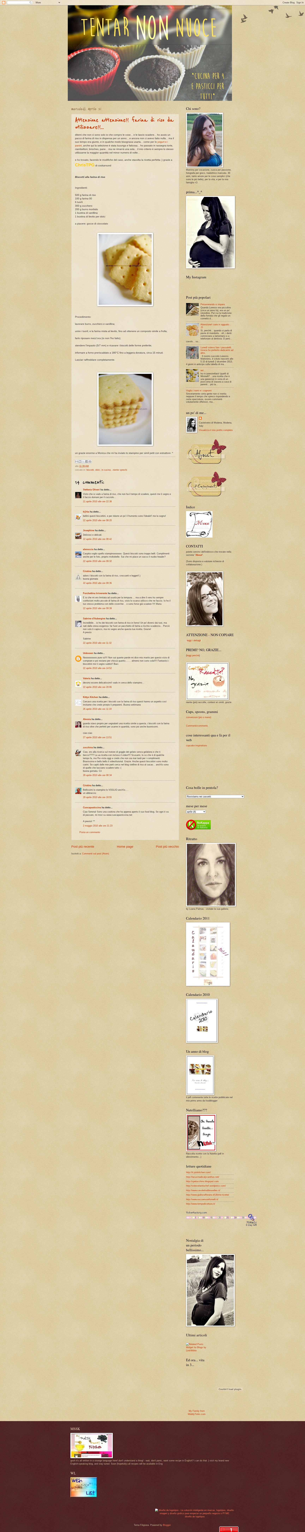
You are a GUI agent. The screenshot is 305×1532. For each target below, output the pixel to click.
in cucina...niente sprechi (114, 470)
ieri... (203, 370)
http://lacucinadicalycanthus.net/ (202, 1177)
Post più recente (82, 846)
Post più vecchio (167, 846)
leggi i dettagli (194, 640)
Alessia (87, 719)
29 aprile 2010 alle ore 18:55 (97, 797)
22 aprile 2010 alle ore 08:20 (97, 520)
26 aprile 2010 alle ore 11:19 (97, 709)
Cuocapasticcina (92, 807)
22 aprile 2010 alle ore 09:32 (97, 561)
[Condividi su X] (83, 461)
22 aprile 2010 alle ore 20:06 (97, 687)
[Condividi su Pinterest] (90, 461)
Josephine (88, 530)
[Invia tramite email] (76, 461)
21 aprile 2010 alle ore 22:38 (97, 501)
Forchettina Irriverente (95, 593)
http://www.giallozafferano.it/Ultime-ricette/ (207, 1194)
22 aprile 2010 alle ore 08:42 (97, 539)
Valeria (86, 678)
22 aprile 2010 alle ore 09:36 (97, 583)
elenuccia (88, 549)
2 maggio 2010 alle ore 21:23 (97, 825)
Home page (125, 846)
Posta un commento (89, 832)
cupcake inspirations (196, 745)
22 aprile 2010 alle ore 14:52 (97, 668)
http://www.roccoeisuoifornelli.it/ (202, 1199)
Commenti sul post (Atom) (95, 853)
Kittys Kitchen (90, 697)
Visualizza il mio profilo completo (216, 430)
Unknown (88, 653)
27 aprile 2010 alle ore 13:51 (97, 737)
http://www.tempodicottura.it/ (200, 1203)
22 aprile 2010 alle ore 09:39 (97, 608)
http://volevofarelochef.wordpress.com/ (206, 1185)
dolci (97, 470)
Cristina (87, 571)
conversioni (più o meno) (198, 717)
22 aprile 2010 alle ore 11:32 (97, 643)
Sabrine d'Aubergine (94, 618)
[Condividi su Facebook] (86, 461)
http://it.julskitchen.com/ (198, 1172)
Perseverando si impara (213, 304)
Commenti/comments (197, 725)
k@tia (86, 511)
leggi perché (193, 655)
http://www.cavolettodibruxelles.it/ (203, 1190)
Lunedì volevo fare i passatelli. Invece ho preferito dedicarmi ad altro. (217, 350)
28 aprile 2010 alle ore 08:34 (97, 775)
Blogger (167, 1525)
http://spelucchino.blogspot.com (202, 1181)
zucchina (88, 747)
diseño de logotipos (195, 1516)
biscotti (90, 470)
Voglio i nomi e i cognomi (199, 390)
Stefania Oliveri (91, 489)
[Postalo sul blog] (80, 461)
